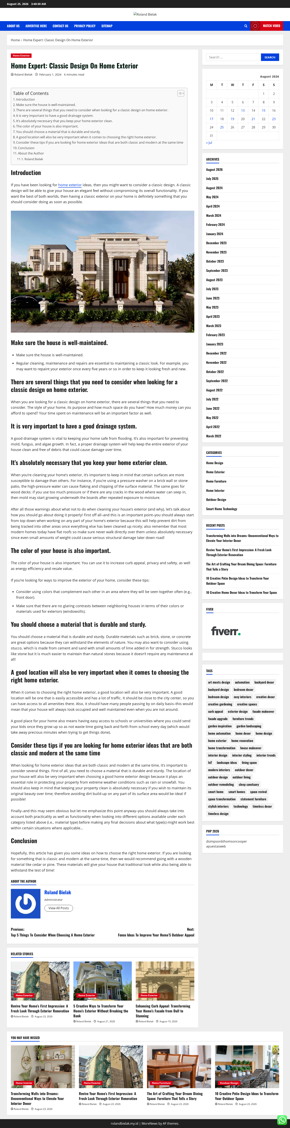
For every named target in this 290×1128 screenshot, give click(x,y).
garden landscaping (249, 726)
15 (263, 110)
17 (211, 119)
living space (249, 762)
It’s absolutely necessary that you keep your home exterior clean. (64, 121)
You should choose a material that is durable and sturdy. (58, 132)
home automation (219, 733)
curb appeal (215, 711)
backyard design (218, 689)
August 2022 (214, 390)
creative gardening (220, 704)
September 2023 (217, 270)
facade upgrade (218, 718)
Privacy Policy (84, 25)
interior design (217, 755)
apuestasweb (216, 846)
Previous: (53, 932)
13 (243, 110)
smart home (216, 791)
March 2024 (213, 215)
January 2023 (214, 344)
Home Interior (215, 490)
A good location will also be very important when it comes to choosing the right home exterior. (86, 137)
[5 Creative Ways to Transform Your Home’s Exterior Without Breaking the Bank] (102, 981)
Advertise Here (36, 25)
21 (253, 119)
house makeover (250, 747)
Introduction (25, 99)
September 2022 (217, 380)
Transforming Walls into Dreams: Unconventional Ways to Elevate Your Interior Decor (37, 1098)
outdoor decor (244, 769)
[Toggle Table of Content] (178, 93)
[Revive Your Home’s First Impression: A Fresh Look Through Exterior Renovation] (40, 981)
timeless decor (262, 806)
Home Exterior (21, 55)
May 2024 (212, 197)
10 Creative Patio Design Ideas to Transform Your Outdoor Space (247, 1096)
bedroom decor (243, 689)
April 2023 (213, 316)
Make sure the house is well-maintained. (46, 105)
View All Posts (59, 908)
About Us (13, 25)
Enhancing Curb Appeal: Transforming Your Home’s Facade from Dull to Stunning (163, 1010)
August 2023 (214, 279)
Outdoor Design (216, 499)
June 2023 (212, 298)
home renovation (242, 740)
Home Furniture (216, 481)
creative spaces (247, 704)
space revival (258, 791)
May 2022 (212, 417)
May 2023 (212, 307)
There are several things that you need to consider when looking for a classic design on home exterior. (92, 110)
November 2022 (216, 362)
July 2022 (212, 399)
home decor (243, 733)
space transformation (222, 799)
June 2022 (212, 408)
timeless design (218, 813)
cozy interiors (242, 696)
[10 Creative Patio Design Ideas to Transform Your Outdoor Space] (247, 1066)
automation (242, 682)
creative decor (265, 696)
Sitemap (106, 25)
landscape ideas (227, 762)
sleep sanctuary (249, 784)
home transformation (221, 747)
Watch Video (271, 25)
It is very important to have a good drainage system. (55, 115)
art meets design (219, 682)
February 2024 (215, 224)
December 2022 (216, 353)
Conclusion (26, 148)
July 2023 (212, 288)
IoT (210, 762)
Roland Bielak (23, 74)
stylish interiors (218, 806)
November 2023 (216, 252)
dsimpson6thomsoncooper (226, 841)
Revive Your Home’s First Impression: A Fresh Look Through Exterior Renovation (40, 1008)
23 (274, 119)
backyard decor (264, 682)
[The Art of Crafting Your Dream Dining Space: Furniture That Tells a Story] (179, 1066)
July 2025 (212, 178)
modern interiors (219, 769)
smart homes (236, 791)
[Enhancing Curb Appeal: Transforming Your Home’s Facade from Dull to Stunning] (165, 981)
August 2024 (214, 187)
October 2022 (215, 371)
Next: (156, 932)
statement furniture (253, 799)
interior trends (266, 755)
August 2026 (214, 169)
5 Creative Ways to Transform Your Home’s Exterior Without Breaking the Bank (100, 1010)
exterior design (238, 711)
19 (232, 119)
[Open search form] (245, 26)
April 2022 (213, 426)
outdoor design (218, 777)
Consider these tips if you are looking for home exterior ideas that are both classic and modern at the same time (99, 142)
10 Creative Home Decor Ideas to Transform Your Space (241, 592)
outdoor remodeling (221, 784)
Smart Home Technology (221, 508)
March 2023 (213, 325)
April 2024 (213, 206)
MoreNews (150, 1123)
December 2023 (216, 242)
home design (264, 733)
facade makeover (263, 711)
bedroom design (218, 696)
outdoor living (242, 777)
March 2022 (213, 436)
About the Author (31, 153)
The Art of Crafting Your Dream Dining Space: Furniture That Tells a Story (175, 1096)
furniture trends (243, 718)
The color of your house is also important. (47, 126)
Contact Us (60, 25)
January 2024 (214, 233)
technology (241, 806)
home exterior (70, 184)
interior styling (242, 755)
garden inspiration (220, 726)
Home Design (214, 462)
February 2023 (215, 334)
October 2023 (215, 261)
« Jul (209, 142)
